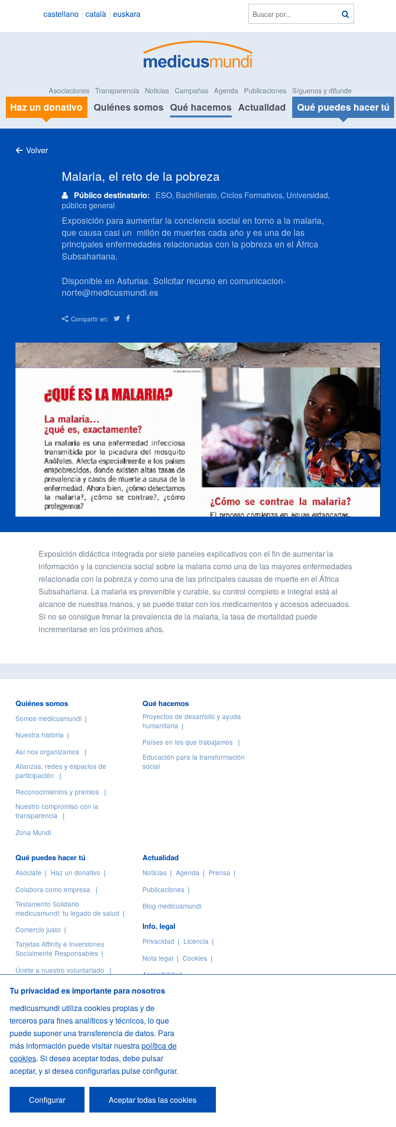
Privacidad (158, 941)
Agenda (226, 90)
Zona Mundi (33, 832)
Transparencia (117, 90)
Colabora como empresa (52, 889)
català (95, 13)
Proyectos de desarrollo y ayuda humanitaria (191, 720)
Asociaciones (69, 90)
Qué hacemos (201, 107)
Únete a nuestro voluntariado (59, 970)
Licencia (196, 941)
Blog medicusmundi (171, 905)
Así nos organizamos (47, 751)
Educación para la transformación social (193, 761)
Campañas (191, 90)
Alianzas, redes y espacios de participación (60, 770)
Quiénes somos (129, 107)
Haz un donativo (75, 872)
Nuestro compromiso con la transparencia (57, 810)
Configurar (47, 1099)
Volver (37, 150)
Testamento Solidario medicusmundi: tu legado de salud (67, 908)
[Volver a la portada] (198, 52)
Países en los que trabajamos (187, 742)
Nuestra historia (39, 734)
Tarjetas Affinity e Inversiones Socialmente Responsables (59, 948)
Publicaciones (265, 90)
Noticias (157, 90)
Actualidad (262, 107)
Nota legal (157, 958)
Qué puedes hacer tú (50, 857)
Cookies (195, 958)
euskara (127, 13)
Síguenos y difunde (322, 90)
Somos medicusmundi (48, 718)
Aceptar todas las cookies (153, 1099)
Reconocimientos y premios (57, 791)
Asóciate (28, 872)
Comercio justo (38, 929)
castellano (61, 13)
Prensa (219, 872)
